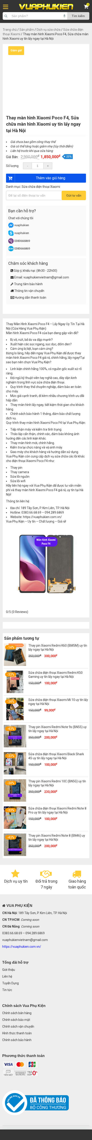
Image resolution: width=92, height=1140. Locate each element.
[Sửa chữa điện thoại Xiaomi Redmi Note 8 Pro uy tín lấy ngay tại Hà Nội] (15, 827)
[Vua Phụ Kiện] (46, 6)
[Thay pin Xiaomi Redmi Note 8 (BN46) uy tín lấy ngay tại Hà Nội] (15, 855)
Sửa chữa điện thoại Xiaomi (41, 186)
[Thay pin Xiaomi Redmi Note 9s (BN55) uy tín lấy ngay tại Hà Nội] (15, 746)
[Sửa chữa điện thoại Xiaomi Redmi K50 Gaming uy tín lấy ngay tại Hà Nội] (15, 692)
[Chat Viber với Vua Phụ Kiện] (11, 242)
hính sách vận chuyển (19, 1026)
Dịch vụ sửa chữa (49, 29)
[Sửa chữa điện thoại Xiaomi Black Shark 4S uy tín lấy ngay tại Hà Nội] (15, 773)
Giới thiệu (8, 970)
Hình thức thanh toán (17, 1033)
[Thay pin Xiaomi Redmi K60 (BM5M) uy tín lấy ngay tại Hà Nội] (15, 665)
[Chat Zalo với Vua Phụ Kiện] (11, 250)
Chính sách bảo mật (16, 1020)
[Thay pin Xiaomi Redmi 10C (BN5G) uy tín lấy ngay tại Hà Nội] (15, 800)
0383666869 (22, 241)
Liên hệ (7, 976)
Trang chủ (10, 29)
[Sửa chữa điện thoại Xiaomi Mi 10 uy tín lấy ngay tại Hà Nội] (15, 719)
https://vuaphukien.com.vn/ (42, 517)
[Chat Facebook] (11, 227)
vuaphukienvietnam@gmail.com (46, 277)
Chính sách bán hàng (16, 1013)
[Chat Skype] (11, 234)
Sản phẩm (26, 29)
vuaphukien (21, 225)
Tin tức (7, 990)
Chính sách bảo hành (16, 1040)
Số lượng (12, 166)
